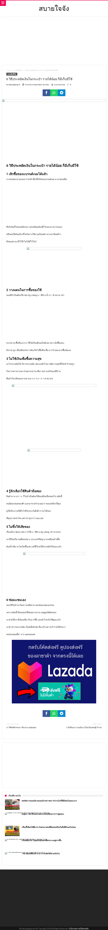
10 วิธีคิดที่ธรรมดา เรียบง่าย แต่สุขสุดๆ (21, 726)
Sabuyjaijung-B (14, 85)
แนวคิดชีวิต (18, 70)
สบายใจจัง (54, 8)
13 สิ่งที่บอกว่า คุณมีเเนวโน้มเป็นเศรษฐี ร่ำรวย (84, 726)
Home (8, 70)
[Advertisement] (54, 40)
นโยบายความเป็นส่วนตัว (79, 928)
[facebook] (46, 92)
